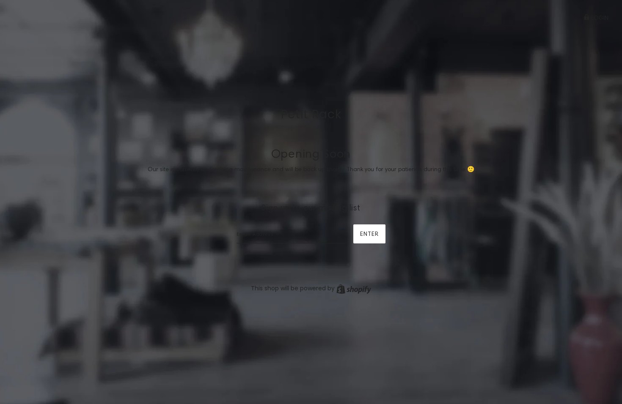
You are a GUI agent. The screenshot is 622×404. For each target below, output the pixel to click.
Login (598, 18)
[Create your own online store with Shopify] (353, 288)
